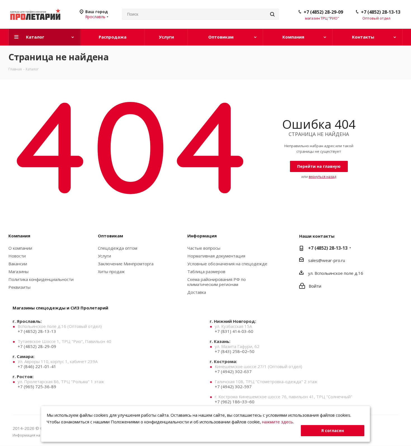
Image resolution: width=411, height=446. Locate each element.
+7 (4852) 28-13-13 (380, 12)
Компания (19, 235)
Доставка (196, 292)
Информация (202, 235)
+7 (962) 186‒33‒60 (234, 401)
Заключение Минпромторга (125, 263)
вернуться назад (322, 176)
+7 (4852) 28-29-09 (323, 12)
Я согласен (332, 430)
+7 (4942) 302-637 (233, 371)
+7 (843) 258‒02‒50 (234, 351)
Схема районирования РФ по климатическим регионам (216, 281)
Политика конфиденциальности (41, 279)
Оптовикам (110, 235)
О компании (20, 248)
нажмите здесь (277, 421)
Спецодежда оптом (117, 248)
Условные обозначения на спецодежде (227, 263)
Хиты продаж (111, 271)
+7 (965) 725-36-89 (37, 386)
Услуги (104, 256)
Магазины (18, 271)
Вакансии (17, 263)
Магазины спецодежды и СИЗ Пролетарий (60, 308)
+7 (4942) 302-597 (233, 386)
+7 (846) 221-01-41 (37, 366)
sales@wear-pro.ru (326, 260)
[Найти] (272, 14)
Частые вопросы (203, 248)
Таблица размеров (206, 271)
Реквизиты (19, 287)
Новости (17, 256)
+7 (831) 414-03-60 (234, 331)
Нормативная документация (216, 256)
